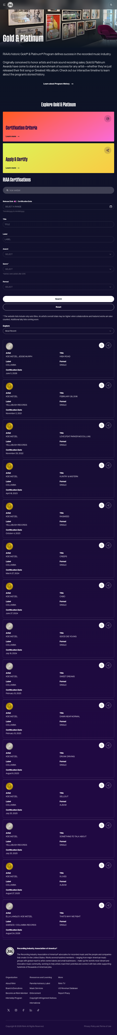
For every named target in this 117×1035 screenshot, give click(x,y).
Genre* (6, 264)
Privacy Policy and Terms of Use (97, 1026)
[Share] (108, 345)
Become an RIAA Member (17, 993)
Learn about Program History (56, 84)
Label (5, 234)
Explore (6, 326)
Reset (58, 307)
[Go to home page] (10, 951)
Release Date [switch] (8, 201)
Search (58, 299)
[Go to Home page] (10, 5)
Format (6, 282)
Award (5, 249)
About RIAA (11, 983)
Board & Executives (14, 988)
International (35, 1003)
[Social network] (8, 1010)
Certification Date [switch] (25, 201)
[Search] (111, 5)
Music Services (36, 988)
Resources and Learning (41, 977)
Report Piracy (64, 993)
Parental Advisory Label (40, 983)
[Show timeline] (101, 345)
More (60, 977)
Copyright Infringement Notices (43, 998)
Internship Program (14, 998)
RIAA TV (61, 983)
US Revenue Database (68, 988)
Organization (11, 977)
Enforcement (35, 993)
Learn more (11, 136)
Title (4, 219)
